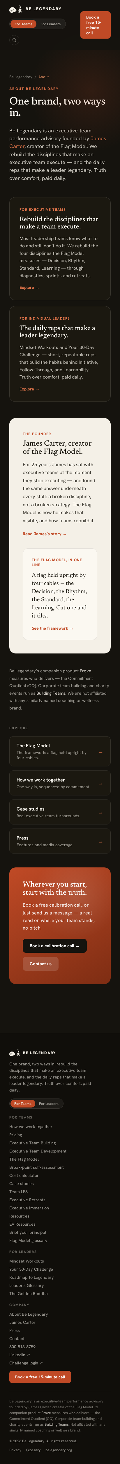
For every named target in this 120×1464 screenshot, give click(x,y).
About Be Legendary (28, 1314)
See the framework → (53, 628)
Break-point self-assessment (36, 1167)
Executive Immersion (29, 1208)
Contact (16, 1338)
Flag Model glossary (28, 1240)
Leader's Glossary (26, 1285)
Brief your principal (27, 1232)
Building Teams (50, 693)
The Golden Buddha (28, 1293)
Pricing (15, 1134)
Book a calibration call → (55, 946)
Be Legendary (20, 76)
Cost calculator (24, 1175)
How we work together (30, 1126)
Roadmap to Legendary (31, 1277)
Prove (85, 671)
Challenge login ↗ (26, 1363)
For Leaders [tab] (50, 23)
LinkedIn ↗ (19, 1354)
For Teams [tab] (23, 23)
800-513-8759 (22, 1346)
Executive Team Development (37, 1151)
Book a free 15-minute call (93, 25)
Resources (19, 1216)
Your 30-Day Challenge (31, 1269)
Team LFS (18, 1191)
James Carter (22, 1322)
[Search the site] (14, 40)
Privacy (15, 1449)
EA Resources (22, 1224)
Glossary (33, 1449)
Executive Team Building (32, 1143)
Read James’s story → (45, 534)
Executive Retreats (27, 1199)
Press (14, 1330)
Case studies (21, 1183)
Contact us (41, 964)
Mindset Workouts (26, 1261)
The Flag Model (24, 1159)
